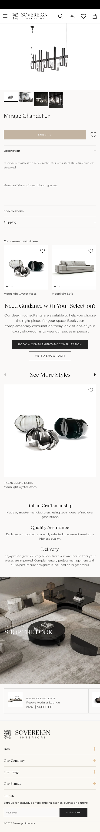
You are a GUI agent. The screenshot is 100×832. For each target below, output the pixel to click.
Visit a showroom (50, 355)
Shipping (10, 222)
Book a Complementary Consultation (50, 344)
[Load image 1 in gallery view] (50, 56)
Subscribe (73, 812)
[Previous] (10, 471)
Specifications (13, 211)
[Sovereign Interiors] (30, 16)
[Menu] (5, 16)
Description (12, 150)
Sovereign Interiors (24, 823)
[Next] (90, 471)
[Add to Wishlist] (93, 134)
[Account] (70, 16)
